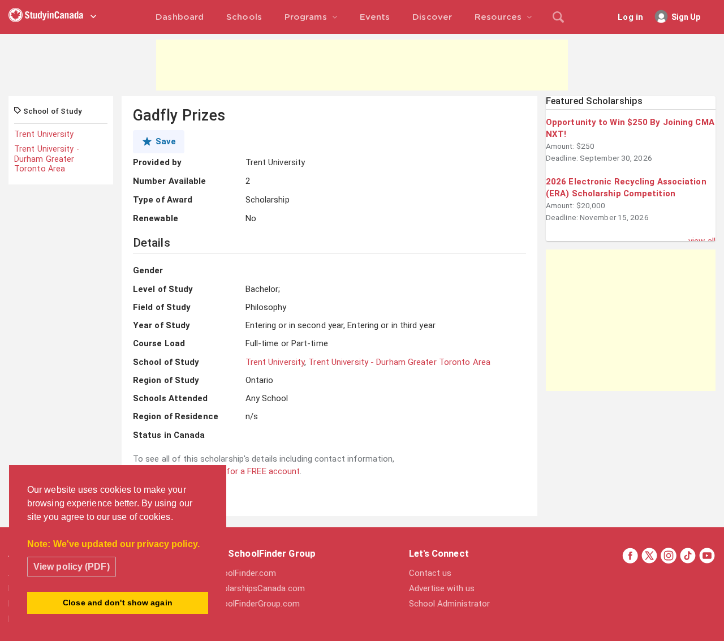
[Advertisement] (362, 65)
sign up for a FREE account (248, 471)
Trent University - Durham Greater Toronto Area (46, 159)
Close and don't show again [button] (118, 602)
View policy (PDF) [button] (71, 566)
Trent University (44, 134)
